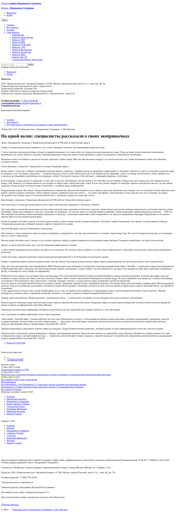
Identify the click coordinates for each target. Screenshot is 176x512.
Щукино (11, 440)
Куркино (11, 396)
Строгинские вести (16, 406)
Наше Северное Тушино (18, 404)
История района (8, 382)
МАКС (10, 15)
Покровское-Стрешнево (18, 401)
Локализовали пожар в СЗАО (15, 369)
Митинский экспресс (17, 399)
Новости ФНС (19, 54)
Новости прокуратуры (22, 37)
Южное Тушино (14, 414)
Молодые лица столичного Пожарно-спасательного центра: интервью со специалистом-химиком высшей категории (56, 374)
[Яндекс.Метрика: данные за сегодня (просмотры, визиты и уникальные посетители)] (10, 504)
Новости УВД (18, 40)
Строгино (11, 435)
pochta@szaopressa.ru (31, 103)
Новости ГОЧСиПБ (21, 45)
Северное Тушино (15, 433)
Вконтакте (11, 13)
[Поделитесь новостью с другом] (15, 360)
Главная (10, 25)
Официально (18, 35)
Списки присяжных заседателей (27, 59)
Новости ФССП (19, 57)
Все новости (12, 27)
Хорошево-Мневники (17, 409)
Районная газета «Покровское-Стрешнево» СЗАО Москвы (40, 509)
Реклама (10, 30)
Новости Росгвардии (22, 50)
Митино (10, 428)
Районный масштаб (16, 411)
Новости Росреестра (21, 52)
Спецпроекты (13, 32)
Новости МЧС (19, 42)
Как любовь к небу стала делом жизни (19, 379)
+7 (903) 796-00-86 (19, 102)
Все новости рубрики (11, 389)
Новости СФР (18, 47)
